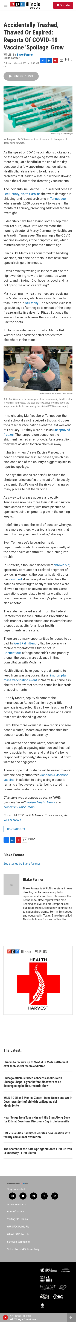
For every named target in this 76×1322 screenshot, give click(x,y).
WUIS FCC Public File (18, 1226)
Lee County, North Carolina (22, 194)
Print (68, 59)
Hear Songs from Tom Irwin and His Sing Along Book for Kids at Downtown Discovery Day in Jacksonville (37, 1119)
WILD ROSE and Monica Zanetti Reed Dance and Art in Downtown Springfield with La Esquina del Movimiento (38, 1101)
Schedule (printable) (18, 1242)
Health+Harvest (16, 829)
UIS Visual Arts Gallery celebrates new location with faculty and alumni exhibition (37, 1135)
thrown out (61, 565)
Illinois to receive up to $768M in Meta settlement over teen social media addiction (36, 1064)
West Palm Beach (25, 643)
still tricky (31, 303)
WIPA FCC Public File (18, 1234)
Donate (65, 5)
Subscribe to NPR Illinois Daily (23, 1249)
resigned (15, 579)
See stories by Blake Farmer (22, 863)
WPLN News (12, 820)
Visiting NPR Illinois (17, 1219)
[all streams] (71, 1317)
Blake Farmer (25, 54)
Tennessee (58, 198)
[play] (5, 1317)
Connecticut (12, 653)
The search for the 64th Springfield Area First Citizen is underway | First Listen (38, 1151)
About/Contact (15, 1211)
